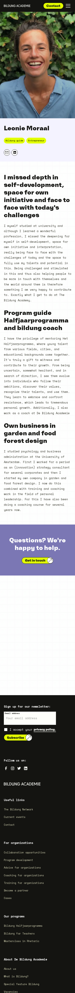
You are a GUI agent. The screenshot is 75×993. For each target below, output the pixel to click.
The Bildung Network (18, 809)
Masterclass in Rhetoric (21, 941)
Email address (12, 713)
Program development (18, 860)
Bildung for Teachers (19, 933)
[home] (17, 6)
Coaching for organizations (24, 875)
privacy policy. (45, 729)
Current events (14, 817)
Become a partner (16, 890)
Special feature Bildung (21, 984)
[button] (67, 5)
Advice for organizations (22, 867)
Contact (53, 6)
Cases (8, 898)
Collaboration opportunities (24, 852)
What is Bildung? (16, 976)
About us (10, 969)
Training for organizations (24, 883)
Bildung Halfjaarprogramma (23, 926)
